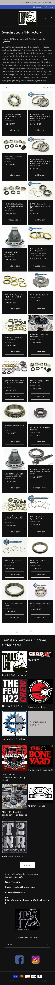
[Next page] (38, 631)
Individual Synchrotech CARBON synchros (38, 250)
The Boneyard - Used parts (40, 769)
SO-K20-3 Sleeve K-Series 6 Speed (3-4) (39, 562)
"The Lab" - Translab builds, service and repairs (14, 813)
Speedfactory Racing (38, 707)
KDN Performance (36, 805)
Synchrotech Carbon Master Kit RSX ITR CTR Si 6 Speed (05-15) (14, 383)
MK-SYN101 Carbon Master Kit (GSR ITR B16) (13, 339)
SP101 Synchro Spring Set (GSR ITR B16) (13, 562)
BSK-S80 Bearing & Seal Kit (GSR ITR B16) (39, 382)
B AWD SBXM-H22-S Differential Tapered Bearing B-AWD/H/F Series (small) (40, 116)
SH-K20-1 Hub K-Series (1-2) (40, 604)
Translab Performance (12, 675)
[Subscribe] (47, 945)
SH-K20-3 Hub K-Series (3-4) (40, 295)
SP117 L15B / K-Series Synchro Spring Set (37, 518)
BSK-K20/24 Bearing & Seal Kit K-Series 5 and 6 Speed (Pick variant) (13, 206)
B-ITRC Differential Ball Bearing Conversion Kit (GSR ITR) (40, 206)
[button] (3, 18)
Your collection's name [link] (38, 723)
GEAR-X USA (33, 660)
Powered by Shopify (40, 981)
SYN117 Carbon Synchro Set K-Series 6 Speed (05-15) (14, 296)
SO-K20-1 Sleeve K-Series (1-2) (14, 426)
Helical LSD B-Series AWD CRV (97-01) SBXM (39, 336)
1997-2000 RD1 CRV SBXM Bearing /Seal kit (13, 158)
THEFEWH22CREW (10, 706)
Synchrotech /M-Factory (13, 739)
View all (27, 865)
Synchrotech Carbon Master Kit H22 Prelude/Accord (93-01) (14, 518)
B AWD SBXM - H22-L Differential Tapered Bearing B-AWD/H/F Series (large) (40, 161)
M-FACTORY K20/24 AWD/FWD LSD (11, 253)
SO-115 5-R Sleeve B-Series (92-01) (13, 605)
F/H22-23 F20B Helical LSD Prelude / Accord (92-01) (13, 475)
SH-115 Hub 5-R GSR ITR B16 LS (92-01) (40, 429)
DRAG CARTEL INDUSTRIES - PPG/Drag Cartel (13, 777)
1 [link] (17, 631)
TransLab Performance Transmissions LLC (24, 981)
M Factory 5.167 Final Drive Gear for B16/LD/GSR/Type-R (40, 470)
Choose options (15, 220)
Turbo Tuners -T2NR (11, 856)
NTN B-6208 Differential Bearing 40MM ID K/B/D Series (12, 116)
